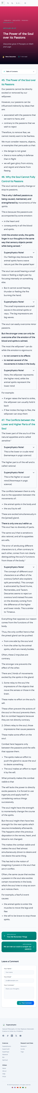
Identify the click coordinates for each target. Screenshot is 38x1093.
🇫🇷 (15, 1087)
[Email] (20, 1036)
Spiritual (5, 1060)
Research (7, 20)
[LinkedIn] (12, 1036)
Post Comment (27, 1003)
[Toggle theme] (12, 3)
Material (5, 1054)
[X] (16, 1036)
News (4, 1068)
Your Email (8, 977)
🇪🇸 (20, 1087)
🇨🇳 (17, 1087)
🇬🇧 (12, 1087)
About (4, 1071)
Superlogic (5, 1052)
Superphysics (6, 1046)
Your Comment (9, 985)
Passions (25, 20)
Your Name (8, 968)
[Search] (8, 3)
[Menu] (25, 3)
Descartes (16, 20)
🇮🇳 (25, 1087)
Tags (22, 1052)
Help (3, 1074)
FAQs (4, 1076)
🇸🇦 (23, 1087)
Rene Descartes (10, 56)
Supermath (6, 1049)
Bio (3, 1057)
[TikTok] (8, 1036)
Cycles (23, 1049)
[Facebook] (3, 1036)
